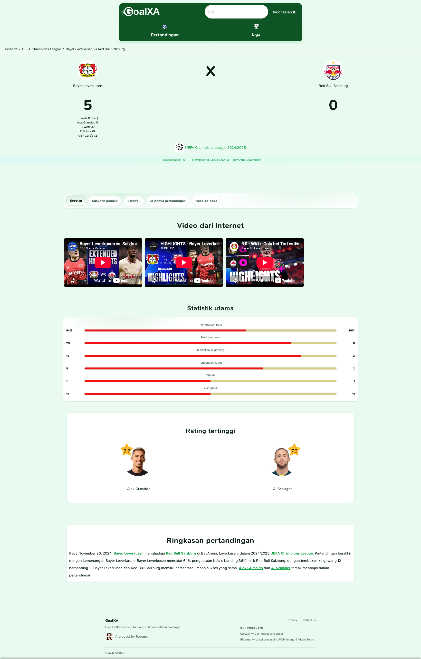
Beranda (11, 49)
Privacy (292, 620)
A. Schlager (280, 567)
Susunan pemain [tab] (105, 201)
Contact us (309, 620)
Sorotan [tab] (76, 200)
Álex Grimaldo (251, 567)
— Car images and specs (262, 634)
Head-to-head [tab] (206, 201)
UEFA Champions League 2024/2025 (215, 147)
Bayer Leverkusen (129, 553)
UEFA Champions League (41, 49)
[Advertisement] (210, 179)
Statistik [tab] (133, 201)
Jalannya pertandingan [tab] (168, 201)
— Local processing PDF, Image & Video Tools (277, 639)
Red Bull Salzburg (181, 553)
